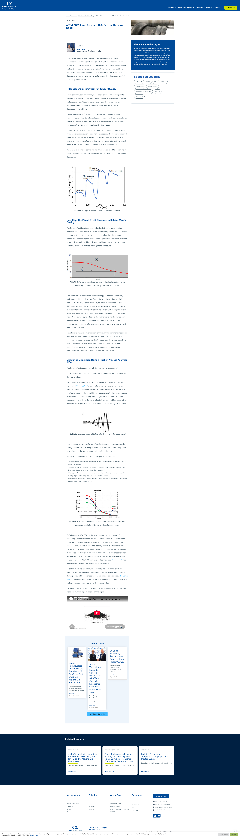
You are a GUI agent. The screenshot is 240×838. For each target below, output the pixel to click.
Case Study (139, 82)
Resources (74, 16)
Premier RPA (117, 560)
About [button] (217, 7)
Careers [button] (209, 7)
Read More (71, 693)
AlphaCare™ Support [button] (185, 7)
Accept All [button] (234, 835)
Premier (163, 82)
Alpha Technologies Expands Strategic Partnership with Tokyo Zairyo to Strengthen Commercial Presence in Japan (95, 678)
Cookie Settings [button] (223, 835)
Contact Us (231, 7)
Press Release (140, 86)
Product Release (152, 86)
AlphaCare (115, 795)
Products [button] (171, 7)
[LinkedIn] (155, 815)
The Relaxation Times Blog (86, 16)
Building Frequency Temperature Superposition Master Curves (117, 656)
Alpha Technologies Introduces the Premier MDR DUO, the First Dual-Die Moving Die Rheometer (76, 673)
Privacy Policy (168, 831)
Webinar (157, 91)
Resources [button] (199, 7)
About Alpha (73, 795)
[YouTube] (158, 815)
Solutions (94, 795)
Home (68, 16)
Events (148, 82)
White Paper (139, 96)
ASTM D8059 (82, 386)
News (156, 82)
